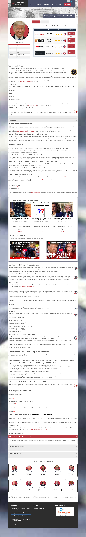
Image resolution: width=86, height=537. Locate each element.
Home (31, 4)
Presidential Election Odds (39, 508)
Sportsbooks (36, 22)
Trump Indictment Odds (14, 186)
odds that (38, 179)
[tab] (43, 117)
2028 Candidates (37, 4)
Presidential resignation (35, 192)
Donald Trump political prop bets (63, 176)
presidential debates (23, 179)
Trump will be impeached (45, 179)
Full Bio (14, 474)
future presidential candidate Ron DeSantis (25, 131)
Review (71, 36)
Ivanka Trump (22, 81)
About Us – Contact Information (40, 511)
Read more (20, 231)
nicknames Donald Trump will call (66, 179)
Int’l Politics (54, 4)
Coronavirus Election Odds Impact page (39, 429)
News (68, 1)
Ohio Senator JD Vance (32, 105)
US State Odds (46, 4)
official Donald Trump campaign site (27, 286)
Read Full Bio (29, 474)
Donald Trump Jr (28, 81)
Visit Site (71, 33)
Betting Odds (45, 22)
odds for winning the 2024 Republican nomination (22, 110)
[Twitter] (71, 1)
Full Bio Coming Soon (14, 489)
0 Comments (25, 221)
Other (60, 4)
